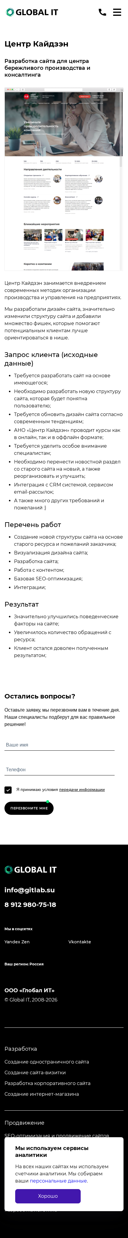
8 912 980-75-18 (30, 905)
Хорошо (48, 1196)
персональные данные (58, 1181)
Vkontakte (79, 942)
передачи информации (82, 789)
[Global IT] (32, 12)
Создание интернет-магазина (41, 1094)
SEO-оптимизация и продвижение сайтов (56, 1136)
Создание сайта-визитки (35, 1072)
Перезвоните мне (29, 808)
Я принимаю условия (60, 789)
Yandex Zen (17, 942)
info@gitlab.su (29, 890)
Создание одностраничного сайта (46, 1062)
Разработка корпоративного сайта (47, 1083)
